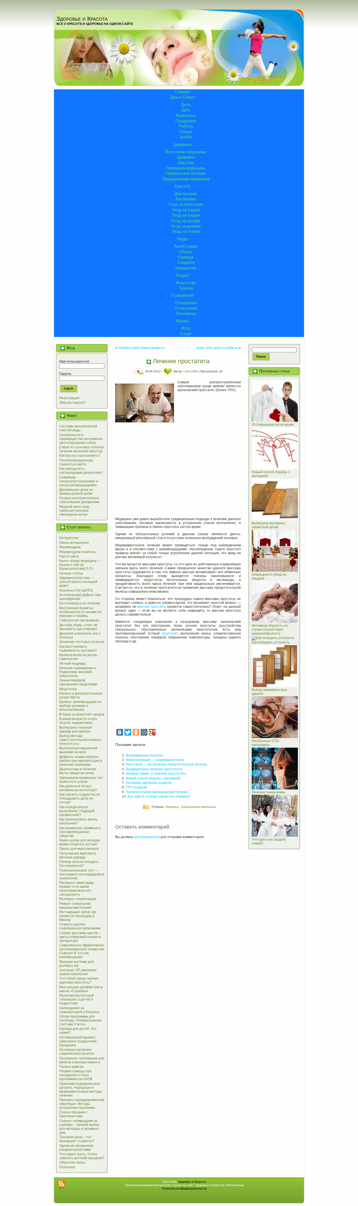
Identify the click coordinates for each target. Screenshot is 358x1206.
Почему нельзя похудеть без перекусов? (79, 864)
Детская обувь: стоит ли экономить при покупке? (78, 627)
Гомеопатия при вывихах (79, 620)
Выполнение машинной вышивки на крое (78, 750)
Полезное (67, 1167)
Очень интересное (74, 543)
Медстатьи (68, 689)
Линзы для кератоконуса (79, 849)
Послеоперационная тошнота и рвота (76, 462)
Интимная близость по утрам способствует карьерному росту (270, 629)
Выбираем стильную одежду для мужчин (75, 729)
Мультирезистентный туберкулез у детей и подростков (76, 999)
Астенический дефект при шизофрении (80, 597)
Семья (186, 131)
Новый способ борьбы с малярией (153, 778)
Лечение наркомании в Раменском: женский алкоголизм (77, 672)
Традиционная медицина (185, 178)
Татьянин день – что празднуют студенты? (77, 1139)
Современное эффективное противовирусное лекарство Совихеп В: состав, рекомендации (81, 951)
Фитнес (182, 321)
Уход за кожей (185, 209)
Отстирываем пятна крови (273, 425)
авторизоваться (147, 837)
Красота (182, 186)
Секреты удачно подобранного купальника (80, 926)
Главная (182, 91)
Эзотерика (186, 313)
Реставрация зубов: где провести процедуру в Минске (77, 916)
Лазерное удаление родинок (148, 783)
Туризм (186, 288)
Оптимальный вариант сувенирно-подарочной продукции (77, 1041)
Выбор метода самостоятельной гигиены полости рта (80, 740)
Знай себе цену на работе (217, 348)
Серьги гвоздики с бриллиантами (73, 1114)
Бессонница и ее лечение (79, 603)
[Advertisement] (178, 471)
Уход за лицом (186, 215)
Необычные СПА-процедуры (266, 743)
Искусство (186, 282)
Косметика (186, 199)
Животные (186, 115)
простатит (170, 633)
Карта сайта (69, 556)
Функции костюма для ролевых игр (76, 964)
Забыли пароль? (72, 403)
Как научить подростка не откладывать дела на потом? (79, 798)
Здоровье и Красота (82, 18)
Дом (186, 109)
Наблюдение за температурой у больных (79, 1010)
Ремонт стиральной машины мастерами (75, 906)
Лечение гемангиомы (268, 792)
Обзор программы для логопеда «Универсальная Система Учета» (80, 1020)
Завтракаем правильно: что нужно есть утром (81, 780)
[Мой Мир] (144, 732)
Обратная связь (72, 1162)
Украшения (185, 267)
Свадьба (185, 262)
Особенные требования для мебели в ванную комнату (81, 1060)
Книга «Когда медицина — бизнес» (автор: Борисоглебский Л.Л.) (80, 565)
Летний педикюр (72, 664)
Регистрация (69, 398)
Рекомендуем (70, 547)
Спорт (186, 333)
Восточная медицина (186, 151)
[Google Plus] (152, 732)
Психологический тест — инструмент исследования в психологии (81, 874)
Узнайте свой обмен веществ (141, 348)
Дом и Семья (182, 97)
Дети (185, 104)
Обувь (186, 251)
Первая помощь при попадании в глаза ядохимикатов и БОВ (75, 1075)
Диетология (186, 193)
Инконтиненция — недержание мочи (155, 760)
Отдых (182, 275)
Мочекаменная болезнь (144, 755)
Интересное (69, 538)
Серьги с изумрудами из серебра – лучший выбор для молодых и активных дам (79, 1127)
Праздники (185, 120)
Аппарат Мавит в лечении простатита (156, 774)
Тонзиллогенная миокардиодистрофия (157, 792)
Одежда (186, 257)
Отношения (186, 302)
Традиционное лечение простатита (154, 769)
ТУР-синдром (136, 787)
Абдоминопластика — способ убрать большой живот (78, 582)
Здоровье (182, 144)
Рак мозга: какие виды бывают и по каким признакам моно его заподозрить (76, 888)
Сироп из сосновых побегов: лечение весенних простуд (81, 449)
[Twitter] (127, 732)
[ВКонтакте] (119, 732)
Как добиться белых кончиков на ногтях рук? (78, 788)
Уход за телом (186, 231)
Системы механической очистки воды (78, 428)
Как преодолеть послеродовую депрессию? (81, 471)
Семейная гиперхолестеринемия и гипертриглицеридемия (78, 481)
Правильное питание (186, 173)
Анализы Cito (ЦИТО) (76, 590)
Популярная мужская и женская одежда (77, 855)
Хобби (186, 137)
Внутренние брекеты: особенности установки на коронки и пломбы (80, 612)
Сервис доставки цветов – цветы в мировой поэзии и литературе (80, 937)
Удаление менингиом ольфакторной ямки (76, 1148)
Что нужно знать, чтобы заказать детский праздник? (81, 1156)
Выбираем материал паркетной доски (268, 525)
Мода (182, 238)
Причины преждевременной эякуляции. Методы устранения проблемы (81, 1104)
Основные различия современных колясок (76, 1052)
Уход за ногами (185, 220)
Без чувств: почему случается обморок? (159, 796)
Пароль (65, 374)
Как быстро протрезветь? (79, 456)
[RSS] (61, 1184)
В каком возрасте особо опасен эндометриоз (78, 721)
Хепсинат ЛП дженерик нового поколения (77, 972)
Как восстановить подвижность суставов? (78, 648)
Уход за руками (186, 226)
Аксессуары (185, 246)
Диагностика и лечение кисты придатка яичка (77, 771)
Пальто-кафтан (71, 1067)
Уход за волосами (185, 204)
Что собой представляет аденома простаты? (79, 980)
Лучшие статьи (71, 573)
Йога (185, 328)
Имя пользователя (74, 361)
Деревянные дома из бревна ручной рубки (76, 492)
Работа (186, 126)
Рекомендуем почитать (77, 552)
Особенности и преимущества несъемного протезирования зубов (81, 439)
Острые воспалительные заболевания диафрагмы (79, 500)
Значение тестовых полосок (81, 642)
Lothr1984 (190, 371)
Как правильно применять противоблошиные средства (80, 832)
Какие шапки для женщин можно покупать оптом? (79, 842)
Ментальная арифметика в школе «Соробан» (80, 989)
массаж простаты (151, 607)
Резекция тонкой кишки (77, 899)
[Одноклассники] (136, 732)
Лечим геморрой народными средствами (78, 682)
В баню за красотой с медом (81, 714)
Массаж (186, 162)
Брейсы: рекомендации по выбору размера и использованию (80, 706)
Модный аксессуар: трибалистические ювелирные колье (74, 510)
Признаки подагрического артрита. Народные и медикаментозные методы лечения (80, 1089)
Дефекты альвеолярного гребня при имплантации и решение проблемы (80, 761)
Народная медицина (185, 168)
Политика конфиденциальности (184, 1188)
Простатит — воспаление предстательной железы (166, 764)
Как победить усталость (271, 642)
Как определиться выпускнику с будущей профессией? (77, 811)
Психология (182, 295)
